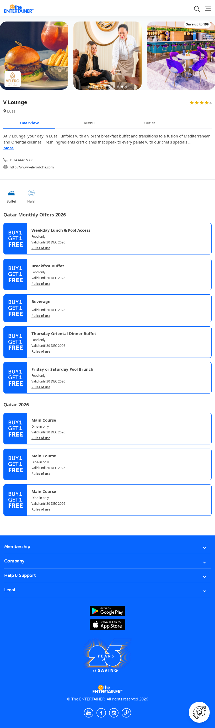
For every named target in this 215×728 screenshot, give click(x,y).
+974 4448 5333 (21, 159)
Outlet (149, 122)
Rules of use (40, 248)
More (8, 147)
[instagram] (114, 713)
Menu (89, 122)
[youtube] (88, 713)
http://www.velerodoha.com (32, 167)
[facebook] (101, 713)
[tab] (7, 521)
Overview (29, 122)
